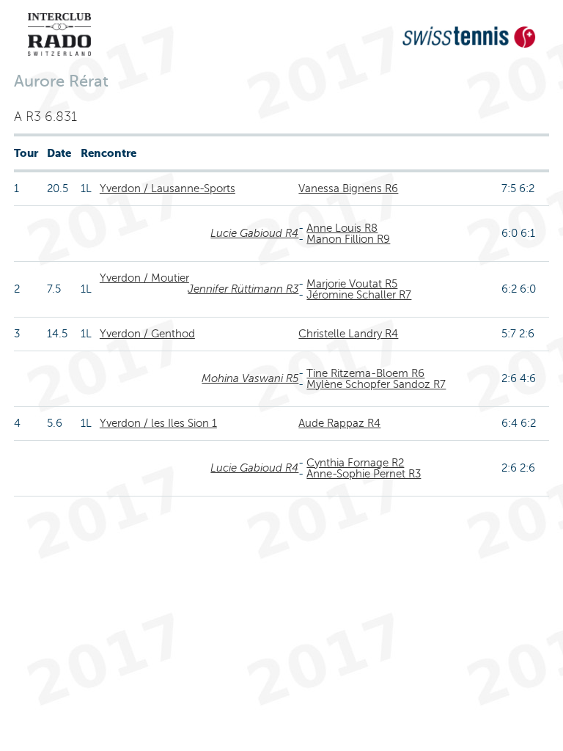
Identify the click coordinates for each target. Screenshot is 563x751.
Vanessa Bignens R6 (348, 188)
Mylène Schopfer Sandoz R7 (376, 384)
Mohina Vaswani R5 (250, 378)
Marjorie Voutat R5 (351, 284)
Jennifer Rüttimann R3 (243, 289)
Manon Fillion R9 (348, 239)
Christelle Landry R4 (348, 334)
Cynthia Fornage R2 (355, 463)
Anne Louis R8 (342, 228)
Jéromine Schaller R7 (358, 295)
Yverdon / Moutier (144, 278)
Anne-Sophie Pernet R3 (363, 474)
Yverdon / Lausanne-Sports (167, 188)
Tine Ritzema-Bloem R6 (365, 373)
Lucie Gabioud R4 (254, 233)
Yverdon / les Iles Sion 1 (158, 423)
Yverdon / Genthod (147, 334)
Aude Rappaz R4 (339, 423)
